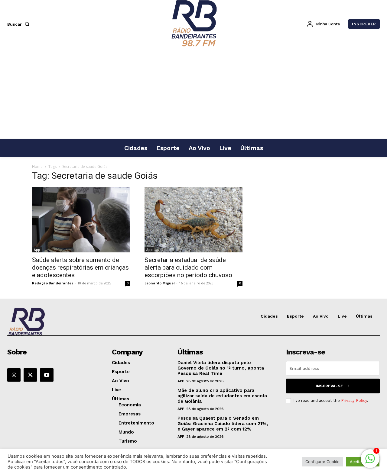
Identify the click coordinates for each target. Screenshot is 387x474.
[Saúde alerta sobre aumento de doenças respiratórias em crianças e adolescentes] (81, 219)
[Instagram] (14, 375)
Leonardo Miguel (160, 283)
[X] (30, 375)
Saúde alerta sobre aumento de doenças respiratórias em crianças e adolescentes (80, 267)
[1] (370, 461)
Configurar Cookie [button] (322, 461)
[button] (19, 24)
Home (37, 166)
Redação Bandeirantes (52, 283)
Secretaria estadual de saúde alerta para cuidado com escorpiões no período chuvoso (188, 267)
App (37, 250)
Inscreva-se (329, 386)
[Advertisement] (193, 93)
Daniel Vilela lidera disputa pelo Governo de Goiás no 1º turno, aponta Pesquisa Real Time (220, 368)
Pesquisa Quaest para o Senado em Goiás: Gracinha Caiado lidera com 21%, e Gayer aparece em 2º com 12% (222, 423)
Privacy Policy (354, 400)
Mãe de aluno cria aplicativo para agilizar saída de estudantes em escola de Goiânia (222, 396)
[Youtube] (46, 375)
